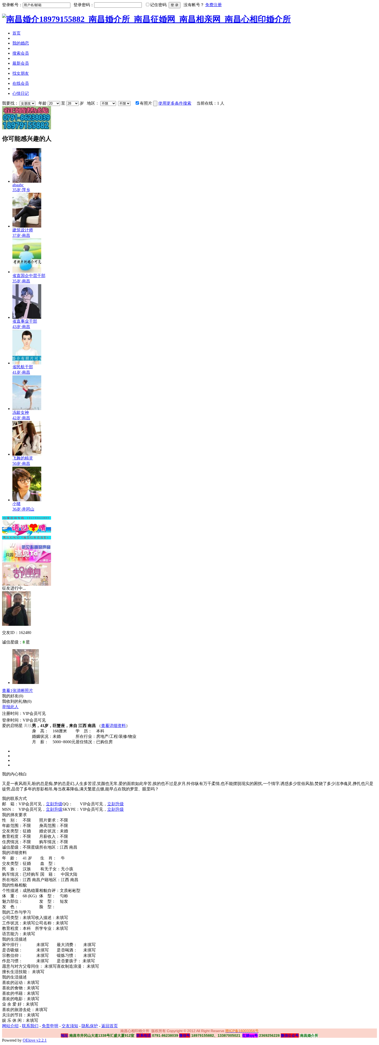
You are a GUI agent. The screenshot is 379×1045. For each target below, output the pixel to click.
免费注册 (213, 5)
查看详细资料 (113, 725)
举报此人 (10, 707)
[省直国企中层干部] (26, 272)
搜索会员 (20, 53)
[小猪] (26, 500)
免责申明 (50, 1026)
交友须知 (70, 1026)
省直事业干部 (24, 321)
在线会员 (20, 83)
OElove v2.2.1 (35, 1040)
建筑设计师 (22, 230)
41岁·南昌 (21, 372)
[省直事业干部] (26, 317)
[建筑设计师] (26, 226)
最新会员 (20, 63)
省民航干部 (22, 367)
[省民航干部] (26, 363)
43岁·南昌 (21, 326)
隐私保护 (89, 1026)
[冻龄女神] (26, 408)
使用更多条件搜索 (174, 103)
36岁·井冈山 (23, 509)
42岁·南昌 (21, 418)
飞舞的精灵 (22, 458)
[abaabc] (26, 181)
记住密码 (158, 5)
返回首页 (109, 1026)
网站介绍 (10, 1026)
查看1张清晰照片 (17, 690)
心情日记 (20, 93)
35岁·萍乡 (21, 190)
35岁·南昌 (21, 281)
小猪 (16, 503)
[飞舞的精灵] (26, 454)
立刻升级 (54, 804)
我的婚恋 (20, 43)
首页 (16, 33)
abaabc (18, 185)
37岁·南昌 (21, 235)
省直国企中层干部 (28, 275)
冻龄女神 (20, 412)
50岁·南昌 (21, 463)
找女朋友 (20, 73)
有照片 (146, 103)
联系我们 (30, 1026)
